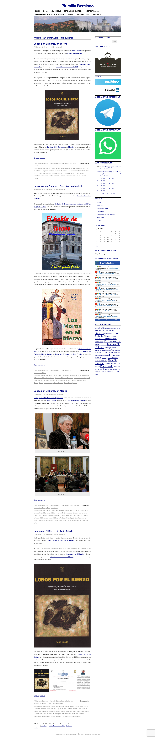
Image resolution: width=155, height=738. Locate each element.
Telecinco (69, 176)
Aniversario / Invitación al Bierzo (49, 14)
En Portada (69, 505)
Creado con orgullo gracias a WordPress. (66, 734)
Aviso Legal (44, 726)
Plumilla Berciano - (114, 268)
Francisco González (43, 380)
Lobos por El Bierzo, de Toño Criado (53, 531)
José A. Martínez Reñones (70, 513)
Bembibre (102, 328)
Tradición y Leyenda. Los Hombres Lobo (68, 716)
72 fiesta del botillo (46, 375)
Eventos (68, 163)
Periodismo (54, 508)
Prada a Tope (117, 366)
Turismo (118, 369)
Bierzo (58, 163)
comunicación (99, 342)
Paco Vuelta (80, 173)
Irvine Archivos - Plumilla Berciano (105, 311)
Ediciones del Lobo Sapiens (56, 147)
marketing (104, 358)
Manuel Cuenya (49, 383)
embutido (118, 342)
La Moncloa (117, 352)
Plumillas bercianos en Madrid (48, 520)
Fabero (97, 344)
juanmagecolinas (110, 347)
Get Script (100, 319)
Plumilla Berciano (77, 6)
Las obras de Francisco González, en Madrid (58, 186)
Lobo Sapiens (47, 173)
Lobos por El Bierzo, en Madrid (50, 390)
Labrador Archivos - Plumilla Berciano (106, 284)
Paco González (58, 383)
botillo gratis (112, 336)
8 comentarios (60, 189)
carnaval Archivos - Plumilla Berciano (106, 305)
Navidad (97, 361)
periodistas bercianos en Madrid (67, 67)
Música (36, 166)
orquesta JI (72, 173)
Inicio (37, 11)
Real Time (106, 319)
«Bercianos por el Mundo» (75, 554)
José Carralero (43, 515)
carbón (103, 339)
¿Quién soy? (56, 11)
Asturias (97, 328)
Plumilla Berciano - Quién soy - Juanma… (107, 289)
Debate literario (83, 14)
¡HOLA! (45, 11)
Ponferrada (106, 366)
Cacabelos (98, 339)
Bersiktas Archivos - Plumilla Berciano (106, 316)
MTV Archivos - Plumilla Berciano (105, 273)
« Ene (96, 246)
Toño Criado (76, 50)
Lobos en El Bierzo (82, 515)
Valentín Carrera (99, 372)
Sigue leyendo (39, 158)
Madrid (41, 383)
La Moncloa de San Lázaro (102, 355)
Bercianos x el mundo (73, 11)
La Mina (70, 14)
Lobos (54, 173)
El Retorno (81, 168)
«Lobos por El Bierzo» (74, 53)
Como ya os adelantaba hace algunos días (48, 398)
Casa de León (78, 375)
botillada (110, 333)
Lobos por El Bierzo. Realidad (56, 518)
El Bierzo (58, 378)
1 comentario (60, 394)
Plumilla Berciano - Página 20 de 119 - (106, 295)
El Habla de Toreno (67, 378)
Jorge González (55, 171)
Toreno (36, 178)
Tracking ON (114, 319)
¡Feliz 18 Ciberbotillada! (108, 194)
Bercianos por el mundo (47, 168)
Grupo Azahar (46, 171)
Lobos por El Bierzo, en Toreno (50, 43)
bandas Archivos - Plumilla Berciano (106, 279)
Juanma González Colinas (81, 171)
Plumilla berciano (59, 176)
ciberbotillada (111, 338)
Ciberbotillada (92, 11)
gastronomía (103, 345)
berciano (108, 328)
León (40, 173)
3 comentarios (60, 534)
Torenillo (83, 176)
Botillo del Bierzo (68, 375)
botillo (60, 375)
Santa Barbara (98, 369)
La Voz (36, 173)
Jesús (98, 194)
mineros (110, 358)
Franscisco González (56, 380)
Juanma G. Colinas (67, 171)
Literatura (117, 355)
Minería (115, 357)
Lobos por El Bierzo (62, 173)
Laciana (110, 352)
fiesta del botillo (79, 378)
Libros (74, 163)
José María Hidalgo (54, 515)
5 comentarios (58, 47)
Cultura (63, 163)
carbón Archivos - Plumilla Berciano (105, 300)
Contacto (97, 14)
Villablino (108, 372)
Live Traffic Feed (107, 263)
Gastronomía (38, 373)
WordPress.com (95, 734)
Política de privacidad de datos (57, 726)
